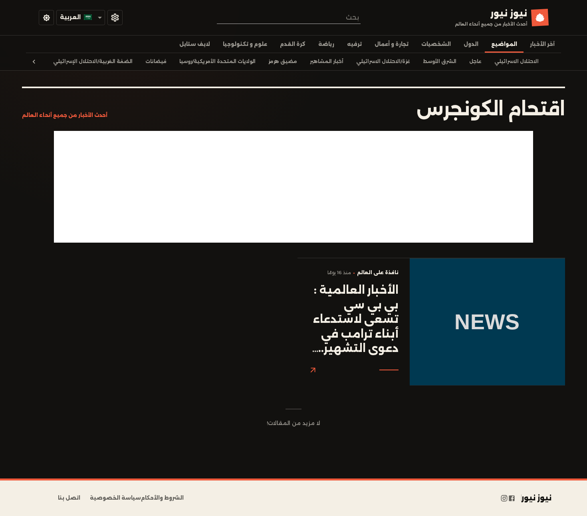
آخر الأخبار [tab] (542, 44)
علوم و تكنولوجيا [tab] (245, 44)
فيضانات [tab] (156, 61)
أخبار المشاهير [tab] (326, 61)
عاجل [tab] (475, 61)
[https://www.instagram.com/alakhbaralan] (504, 498)
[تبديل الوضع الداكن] (46, 17)
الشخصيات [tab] (436, 44)
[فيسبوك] (512, 498)
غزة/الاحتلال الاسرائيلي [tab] (383, 61)
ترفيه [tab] (354, 44)
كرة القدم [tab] (292, 44)
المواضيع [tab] (504, 44)
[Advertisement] (293, 187)
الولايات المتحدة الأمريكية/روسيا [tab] (217, 61)
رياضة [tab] (326, 44)
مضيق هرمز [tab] (282, 61)
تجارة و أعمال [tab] (392, 44)
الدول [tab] (471, 44)
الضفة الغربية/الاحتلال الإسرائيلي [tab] (93, 61)
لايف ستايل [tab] (194, 44)
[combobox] (289, 17)
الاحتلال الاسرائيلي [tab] (516, 61)
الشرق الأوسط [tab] (439, 61)
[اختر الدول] (115, 17)
